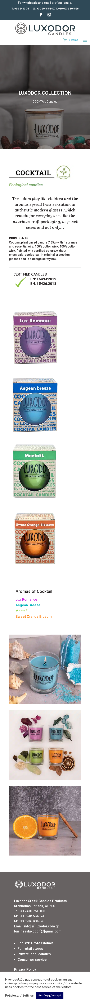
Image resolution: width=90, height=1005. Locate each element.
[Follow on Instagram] (49, 14)
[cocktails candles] (45, 703)
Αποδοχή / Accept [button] (49, 995)
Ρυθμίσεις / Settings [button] (19, 995)
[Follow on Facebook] (40, 14)
